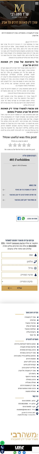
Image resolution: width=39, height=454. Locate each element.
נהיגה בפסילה (31, 379)
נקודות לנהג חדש (30, 364)
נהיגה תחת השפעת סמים (27, 388)
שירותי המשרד (30, 323)
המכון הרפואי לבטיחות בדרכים (25, 344)
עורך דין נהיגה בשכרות (28, 353)
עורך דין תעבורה (32, 33)
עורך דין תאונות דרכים (28, 385)
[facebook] (24, 452)
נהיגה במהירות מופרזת (28, 350)
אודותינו (33, 320)
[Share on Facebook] (19, 219)
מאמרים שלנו (31, 326)
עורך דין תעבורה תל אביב (27, 370)
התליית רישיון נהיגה (29, 367)
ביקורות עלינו (31, 332)
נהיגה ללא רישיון (30, 361)
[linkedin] (19, 452)
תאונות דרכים (31, 359)
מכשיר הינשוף (31, 376)
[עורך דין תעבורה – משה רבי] (20, 11)
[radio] (29, 145)
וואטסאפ (15, 243)
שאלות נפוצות (31, 391)
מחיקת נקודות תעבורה (28, 347)
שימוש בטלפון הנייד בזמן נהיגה (25, 356)
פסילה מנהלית (31, 382)
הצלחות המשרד (30, 329)
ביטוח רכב (32, 373)
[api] (14, 452)
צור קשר (33, 335)
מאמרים (22, 33)
